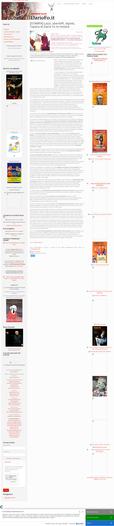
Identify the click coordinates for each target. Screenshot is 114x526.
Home (59, 3)
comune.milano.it (37, 242)
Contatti (84, 3)
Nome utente (7, 445)
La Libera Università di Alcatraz (12, 39)
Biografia (6, 29)
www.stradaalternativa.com (14, 430)
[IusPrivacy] (80, 524)
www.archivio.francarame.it (14, 383)
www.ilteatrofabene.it (14, 420)
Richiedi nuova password (13, 458)
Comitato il (7, 32)
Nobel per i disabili (15, 32)
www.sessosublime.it (14, 432)
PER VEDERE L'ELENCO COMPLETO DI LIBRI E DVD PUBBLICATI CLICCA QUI (99, 478)
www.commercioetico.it (14, 409)
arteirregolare (14, 401)
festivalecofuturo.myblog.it (14, 423)
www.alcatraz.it (14, 371)
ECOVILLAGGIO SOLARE (18, 264)
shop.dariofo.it (14, 386)
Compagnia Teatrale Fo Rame (71, 3)
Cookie (91, 3)
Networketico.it (16, 249)
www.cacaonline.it (14, 377)
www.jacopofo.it (14, 395)
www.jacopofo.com (14, 392)
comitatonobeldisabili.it (14, 399)
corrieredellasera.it (35, 249)
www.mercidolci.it (14, 410)
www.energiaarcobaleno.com (14, 412)
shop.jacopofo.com (14, 394)
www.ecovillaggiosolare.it (14, 422)
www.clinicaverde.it (14, 433)
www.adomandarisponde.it (14, 425)
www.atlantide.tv (14, 437)
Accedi (6, 490)
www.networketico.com (14, 403)
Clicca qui (14, 235)
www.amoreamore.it (14, 435)
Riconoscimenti (8, 34)
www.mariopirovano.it (14, 350)
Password (6, 452)
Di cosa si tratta (102, 49)
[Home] (28, 11)
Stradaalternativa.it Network (94, 26)
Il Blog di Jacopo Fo (9, 37)
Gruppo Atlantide (8, 41)
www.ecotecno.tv (14, 428)
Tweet (32, 256)
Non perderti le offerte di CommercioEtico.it (99, 59)
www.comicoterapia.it (14, 404)
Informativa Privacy (50, 523)
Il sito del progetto (100, 51)
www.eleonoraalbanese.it (14, 416)
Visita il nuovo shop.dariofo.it (14, 225)
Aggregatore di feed (9, 497)
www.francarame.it (14, 381)
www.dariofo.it (14, 385)
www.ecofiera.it (14, 427)
